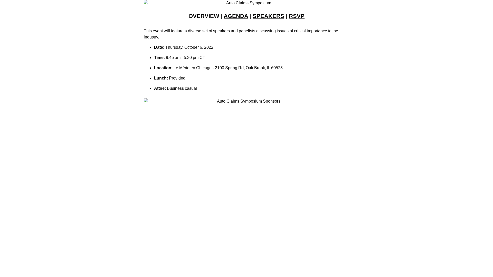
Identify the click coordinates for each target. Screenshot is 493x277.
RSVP (297, 16)
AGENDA (236, 16)
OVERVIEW (203, 16)
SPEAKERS (268, 16)
